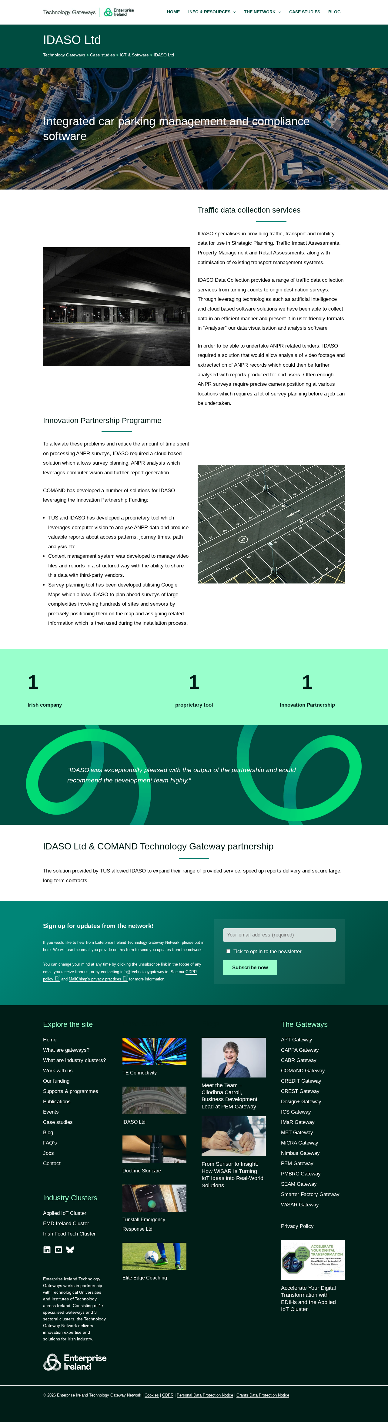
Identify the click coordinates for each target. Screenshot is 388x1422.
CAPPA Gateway (300, 1050)
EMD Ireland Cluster (66, 1223)
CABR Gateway (298, 1060)
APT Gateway (296, 1040)
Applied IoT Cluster (65, 1213)
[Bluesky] (70, 1250)
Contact (52, 1163)
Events (51, 1112)
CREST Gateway (300, 1091)
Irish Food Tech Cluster (69, 1234)
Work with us (58, 1071)
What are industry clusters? (74, 1060)
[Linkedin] (47, 1250)
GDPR (167, 1395)
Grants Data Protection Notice (262, 1395)
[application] (233, 12)
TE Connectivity (139, 1072)
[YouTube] (58, 1250)
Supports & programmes (70, 1091)
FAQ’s (50, 1143)
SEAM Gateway (299, 1184)
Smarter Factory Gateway (310, 1194)
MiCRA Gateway (299, 1143)
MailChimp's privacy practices (95, 979)
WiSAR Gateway (300, 1205)
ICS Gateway (296, 1112)
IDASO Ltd (134, 1121)
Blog (48, 1132)
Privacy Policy (297, 1226)
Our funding (56, 1081)
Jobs (48, 1153)
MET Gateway (297, 1132)
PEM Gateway (297, 1163)
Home (49, 1040)
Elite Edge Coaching (144, 1277)
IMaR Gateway (298, 1122)
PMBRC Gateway (301, 1174)
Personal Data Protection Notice (205, 1395)
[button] (212, 12)
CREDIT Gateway (301, 1081)
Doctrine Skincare (141, 1170)
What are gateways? (66, 1050)
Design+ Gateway (301, 1101)
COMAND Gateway (303, 1071)
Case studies (58, 1122)
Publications (57, 1101)
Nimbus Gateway (300, 1153)
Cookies (152, 1395)
